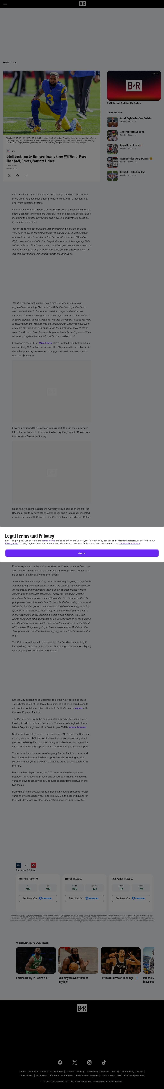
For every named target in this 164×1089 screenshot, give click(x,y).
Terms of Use (48, 540)
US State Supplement (129, 543)
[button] (82, 553)
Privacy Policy (11, 543)
